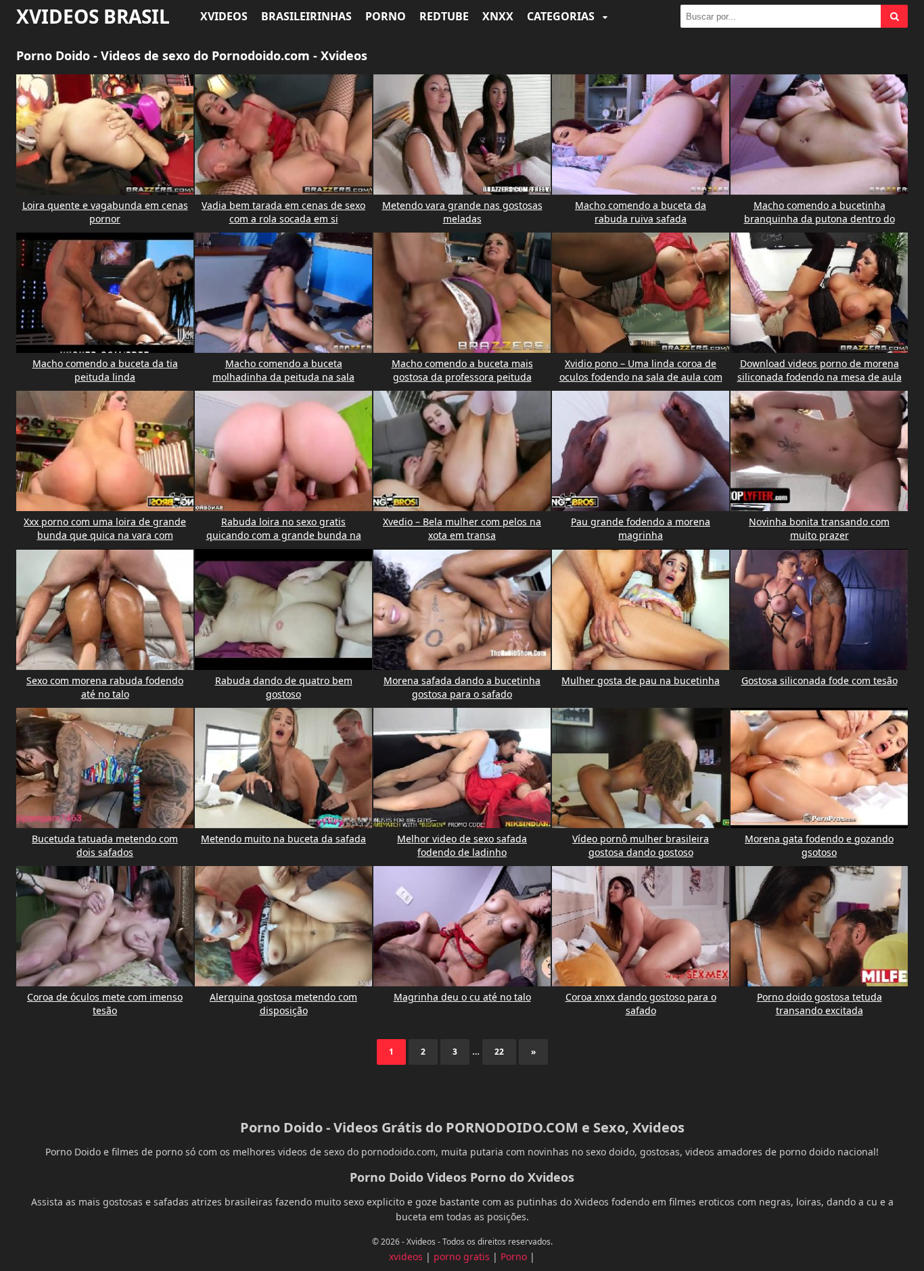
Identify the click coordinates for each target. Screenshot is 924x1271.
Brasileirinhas (306, 16)
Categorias (562, 16)
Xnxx (497, 16)
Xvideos (224, 16)
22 (499, 1051)
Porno (385, 16)
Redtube (444, 16)
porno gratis (462, 1256)
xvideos (406, 1256)
